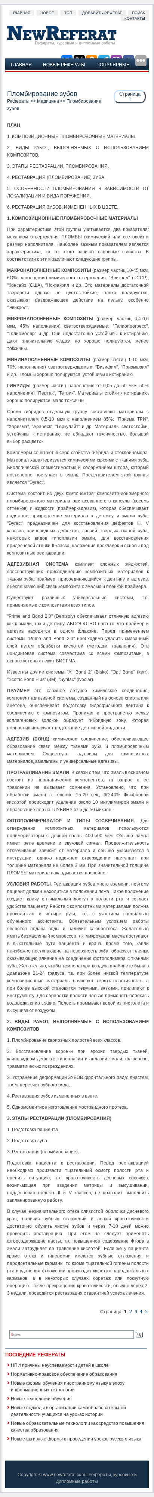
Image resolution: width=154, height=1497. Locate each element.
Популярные (112, 64)
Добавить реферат (102, 13)
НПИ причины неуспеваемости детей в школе (60, 1365)
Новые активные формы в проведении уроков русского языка (76, 1438)
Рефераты (18, 101)
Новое (47, 13)
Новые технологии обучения (41, 1398)
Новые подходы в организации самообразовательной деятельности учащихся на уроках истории (68, 1410)
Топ (68, 13)
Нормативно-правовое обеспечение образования (64, 1374)
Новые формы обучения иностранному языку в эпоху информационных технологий (67, 1385)
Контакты (134, 18)
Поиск (138, 13)
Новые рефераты (64, 64)
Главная (21, 13)
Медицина (48, 101)
